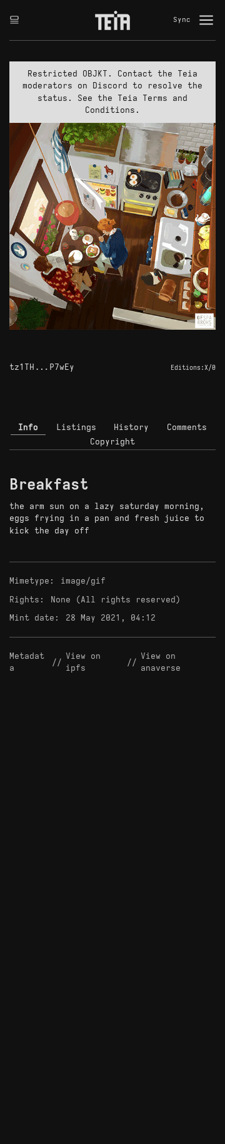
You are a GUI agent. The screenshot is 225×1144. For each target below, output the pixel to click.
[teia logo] (112, 20)
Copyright (112, 441)
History (131, 427)
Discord (110, 85)
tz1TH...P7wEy (41, 367)
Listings (76, 427)
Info (28, 427)
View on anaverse (161, 662)
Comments (187, 427)
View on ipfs (86, 662)
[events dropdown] (14, 20)
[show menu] (206, 20)
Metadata (26, 662)
